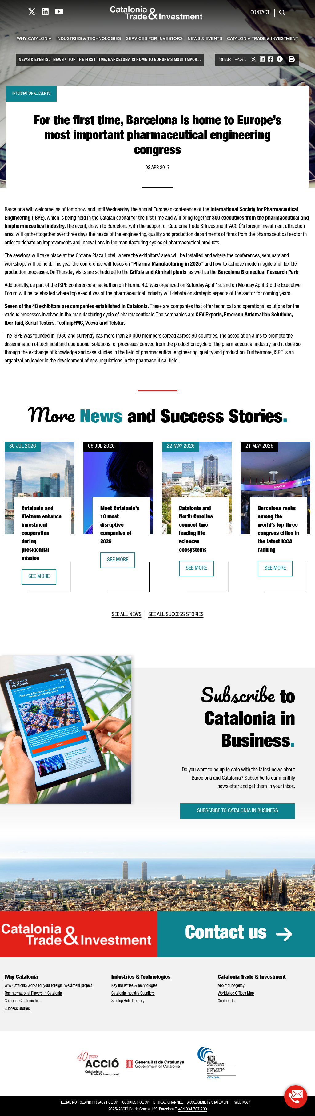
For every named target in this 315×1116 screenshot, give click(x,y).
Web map (242, 1103)
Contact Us (226, 1001)
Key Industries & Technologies (134, 986)
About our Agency (231, 986)
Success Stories (17, 1009)
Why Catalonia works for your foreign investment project (48, 986)
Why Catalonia (34, 39)
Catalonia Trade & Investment (262, 39)
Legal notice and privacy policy (89, 1103)
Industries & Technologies (88, 39)
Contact (259, 13)
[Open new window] (295, 1096)
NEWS (58, 60)
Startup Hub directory (128, 1001)
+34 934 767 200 (192, 1109)
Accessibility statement (208, 1103)
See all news (127, 615)
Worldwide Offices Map (236, 993)
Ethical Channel (168, 1103)
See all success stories (176, 615)
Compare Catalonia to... (23, 1001)
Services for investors (154, 39)
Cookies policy (135, 1103)
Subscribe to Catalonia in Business (237, 811)
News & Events (205, 39)
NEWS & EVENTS (34, 60)
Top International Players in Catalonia (33, 993)
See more (42, 579)
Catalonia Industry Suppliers (133, 993)
